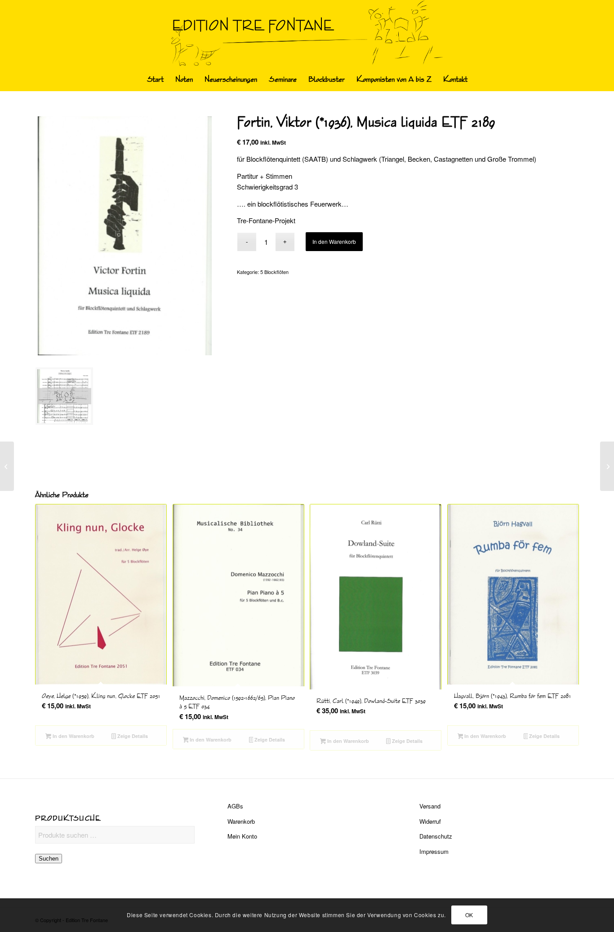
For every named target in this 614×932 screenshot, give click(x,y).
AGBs (235, 806)
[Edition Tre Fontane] (307, 34)
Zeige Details (132, 736)
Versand (429, 806)
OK (469, 915)
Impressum (434, 851)
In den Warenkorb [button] (72, 736)
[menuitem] (155, 79)
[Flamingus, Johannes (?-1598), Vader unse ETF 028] (7, 466)
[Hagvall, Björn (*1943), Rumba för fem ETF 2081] (607, 466)
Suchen (48, 858)
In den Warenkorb (334, 241)
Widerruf (430, 821)
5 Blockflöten (274, 271)
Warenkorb (241, 821)
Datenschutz (435, 836)
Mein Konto (242, 836)
